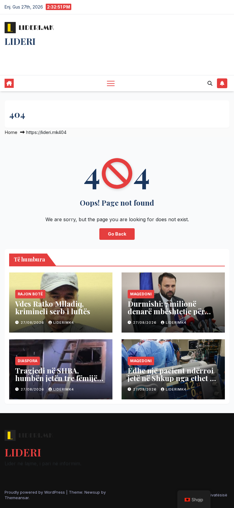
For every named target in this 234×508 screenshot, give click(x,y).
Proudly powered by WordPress (35, 492)
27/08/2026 (33, 322)
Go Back (117, 233)
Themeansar (17, 497)
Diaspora (27, 360)
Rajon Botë (30, 294)
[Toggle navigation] (110, 83)
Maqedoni (141, 294)
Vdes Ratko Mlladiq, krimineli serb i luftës (52, 307)
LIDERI (20, 41)
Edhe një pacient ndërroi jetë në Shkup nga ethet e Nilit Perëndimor (171, 378)
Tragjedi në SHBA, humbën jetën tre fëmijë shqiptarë (56, 378)
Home (11, 132)
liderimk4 (63, 322)
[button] (209, 83)
